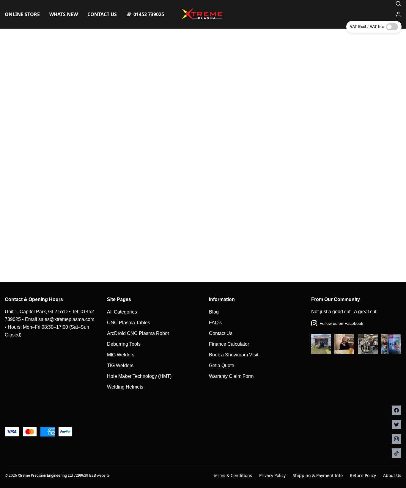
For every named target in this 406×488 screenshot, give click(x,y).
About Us (392, 475)
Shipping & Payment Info (318, 475)
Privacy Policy (272, 475)
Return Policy (363, 475)
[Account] (398, 14)
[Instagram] (396, 439)
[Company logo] (203, 14)
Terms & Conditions (232, 475)
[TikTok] (396, 453)
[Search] (398, 4)
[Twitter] (396, 424)
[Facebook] (396, 410)
